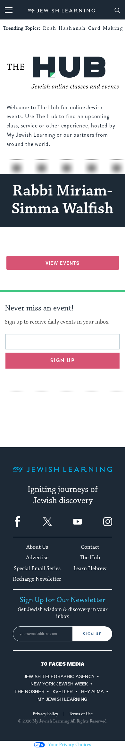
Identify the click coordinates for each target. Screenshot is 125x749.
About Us (37, 547)
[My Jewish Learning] (62, 474)
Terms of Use (81, 713)
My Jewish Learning (63, 699)
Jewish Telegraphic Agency (59, 676)
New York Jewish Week (59, 683)
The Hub (90, 557)
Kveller (63, 691)
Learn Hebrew (89, 568)
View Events (62, 263)
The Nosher (29, 691)
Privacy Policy (45, 713)
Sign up (62, 360)
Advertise (37, 557)
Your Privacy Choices (69, 745)
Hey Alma (92, 691)
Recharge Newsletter (37, 579)
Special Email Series (37, 568)
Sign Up (92, 634)
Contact (90, 547)
